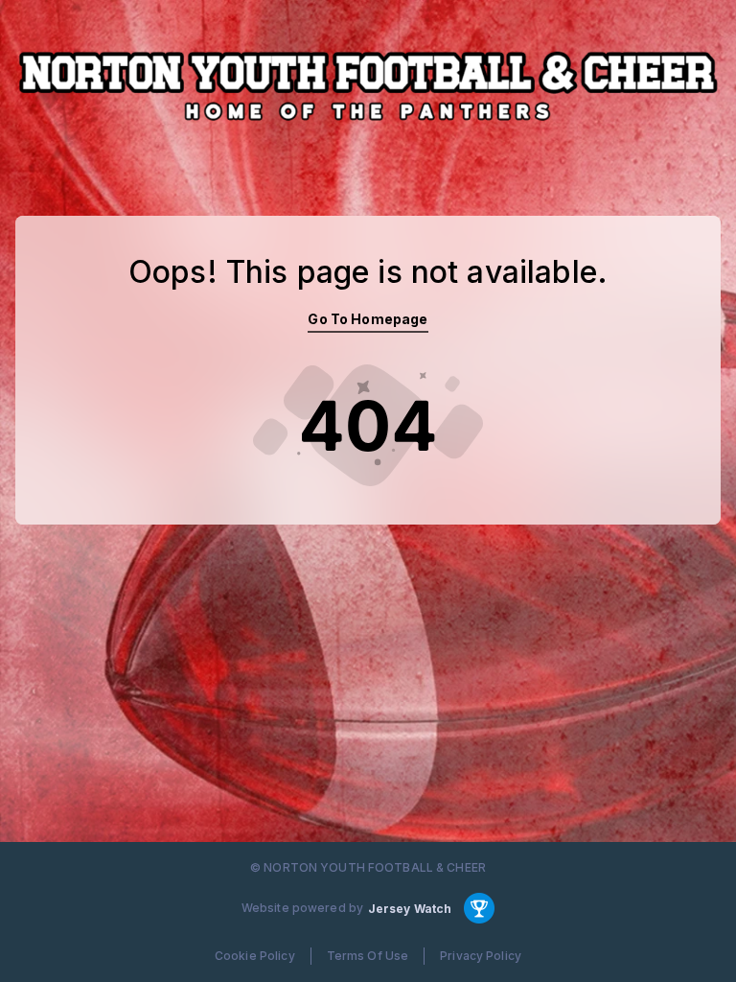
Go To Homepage (367, 319)
